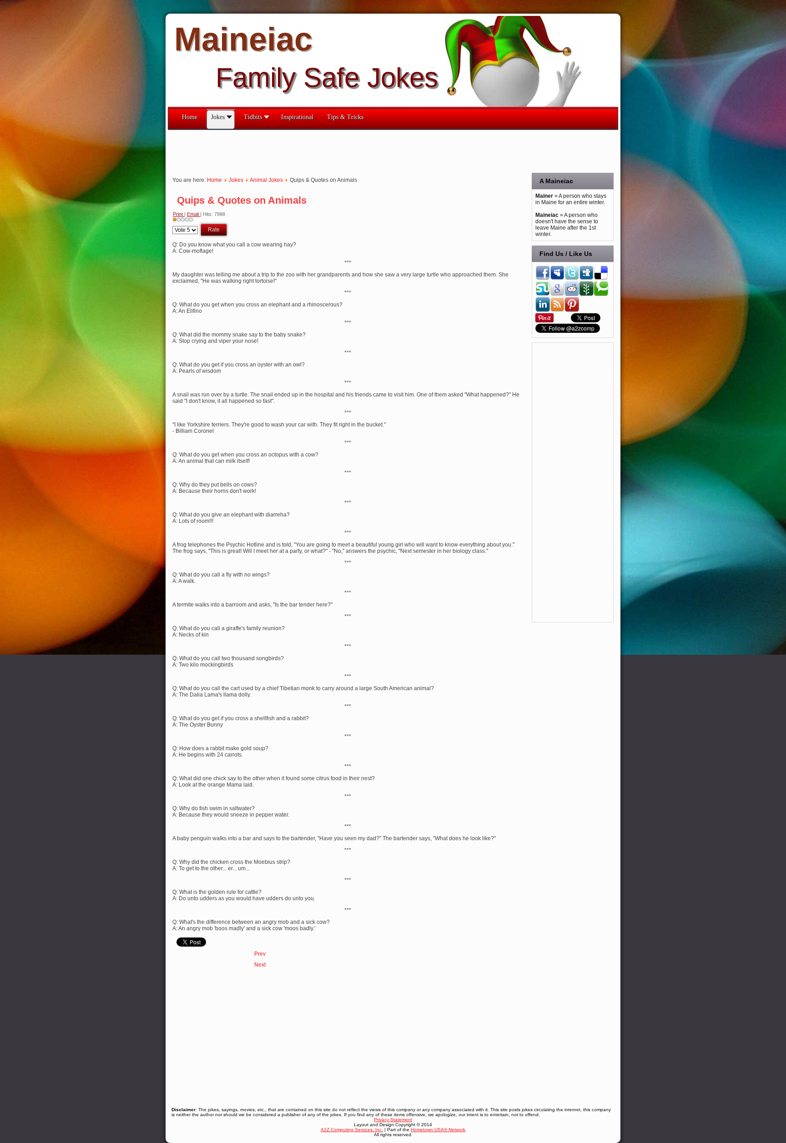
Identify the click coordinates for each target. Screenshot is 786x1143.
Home (214, 180)
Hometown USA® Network (438, 1129)
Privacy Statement (393, 1119)
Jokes (236, 180)
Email (193, 214)
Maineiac (243, 39)
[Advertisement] (333, 150)
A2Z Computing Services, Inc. (352, 1129)
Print (178, 214)
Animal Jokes (266, 180)
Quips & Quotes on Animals (242, 200)
